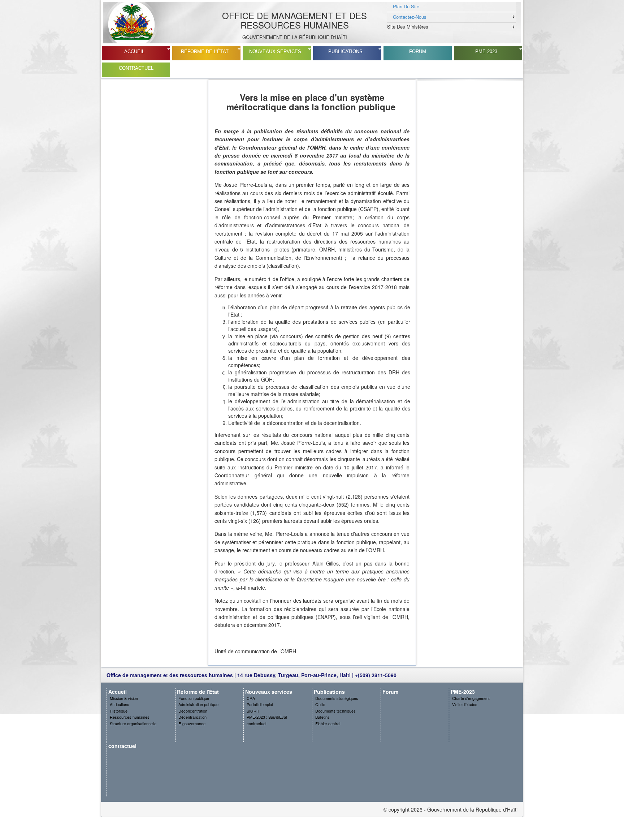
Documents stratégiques (336, 698)
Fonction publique (193, 698)
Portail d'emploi (260, 704)
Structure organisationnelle (133, 723)
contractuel (136, 68)
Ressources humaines (130, 717)
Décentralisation (192, 717)
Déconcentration (192, 711)
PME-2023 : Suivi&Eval (267, 717)
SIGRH (253, 711)
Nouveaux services (275, 51)
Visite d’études (464, 704)
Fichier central (327, 723)
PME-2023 (486, 51)
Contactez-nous (409, 16)
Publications (345, 51)
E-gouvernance (191, 723)
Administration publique (198, 704)
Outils (320, 704)
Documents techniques (335, 711)
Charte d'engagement (471, 698)
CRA (251, 698)
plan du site (406, 6)
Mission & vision (124, 698)
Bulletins (322, 717)
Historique (118, 711)
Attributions (119, 704)
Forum (417, 51)
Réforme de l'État (205, 51)
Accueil (134, 51)
